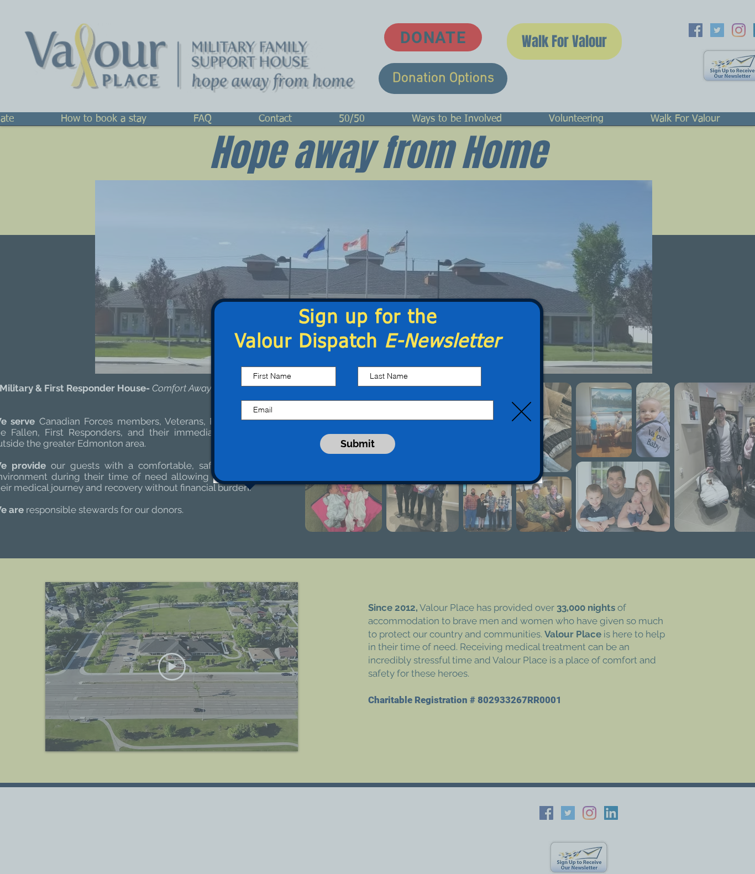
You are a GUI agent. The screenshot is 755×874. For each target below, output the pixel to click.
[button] (521, 411)
